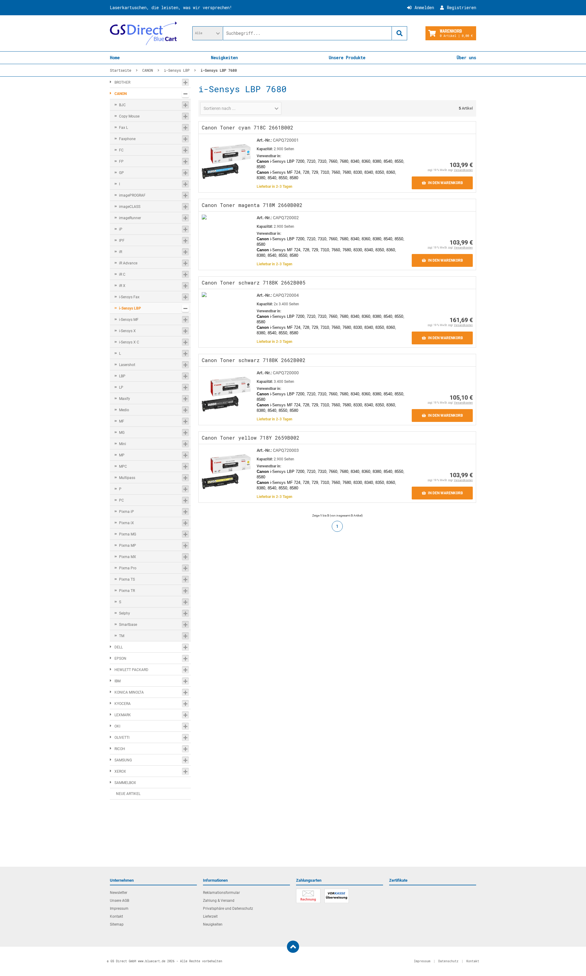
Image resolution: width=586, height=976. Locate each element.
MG (122, 432)
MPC (123, 466)
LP (121, 387)
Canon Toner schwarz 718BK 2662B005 (254, 282)
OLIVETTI (121, 737)
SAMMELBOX (125, 783)
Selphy (124, 613)
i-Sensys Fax (129, 297)
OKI (117, 726)
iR (120, 252)
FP (121, 161)
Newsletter (118, 893)
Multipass (127, 478)
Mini (122, 444)
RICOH (119, 749)
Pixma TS (127, 579)
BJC (122, 105)
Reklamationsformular (221, 893)
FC (121, 150)
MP (122, 455)
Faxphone (127, 139)
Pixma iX (126, 523)
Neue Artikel (128, 794)
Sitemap (117, 924)
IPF (122, 240)
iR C (122, 274)
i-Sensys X (127, 331)
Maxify (124, 399)
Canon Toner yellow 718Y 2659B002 (250, 437)
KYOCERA (122, 704)
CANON (120, 94)
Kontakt (116, 916)
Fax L (123, 127)
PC (121, 500)
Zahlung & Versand (218, 900)
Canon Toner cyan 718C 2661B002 (247, 127)
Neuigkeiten (224, 57)
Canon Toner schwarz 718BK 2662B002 (254, 360)
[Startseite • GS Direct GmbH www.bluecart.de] (143, 33)
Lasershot (127, 365)
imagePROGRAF (132, 195)
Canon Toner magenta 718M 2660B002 (252, 205)
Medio (124, 410)
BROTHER (122, 82)
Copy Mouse (129, 116)
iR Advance (128, 263)
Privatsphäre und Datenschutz (228, 908)
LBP (122, 376)
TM (121, 636)
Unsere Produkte (347, 57)
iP (120, 229)
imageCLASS (129, 207)
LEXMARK (122, 715)
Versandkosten (463, 170)
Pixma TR (127, 591)
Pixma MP (127, 545)
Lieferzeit (210, 916)
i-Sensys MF (129, 319)
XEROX (120, 771)
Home (115, 57)
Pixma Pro (127, 568)
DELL (118, 647)
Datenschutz (448, 961)
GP (121, 173)
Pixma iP (126, 512)
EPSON (120, 658)
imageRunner (130, 218)
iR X (122, 286)
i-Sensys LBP (130, 308)
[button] (207, 33)
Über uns (466, 57)
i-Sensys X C (129, 342)
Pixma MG (127, 534)
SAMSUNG (123, 760)
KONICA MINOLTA (129, 692)
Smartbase (128, 624)
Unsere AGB (119, 900)
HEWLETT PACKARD (131, 670)
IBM (117, 681)
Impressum (119, 908)
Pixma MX (127, 557)
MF (121, 421)
